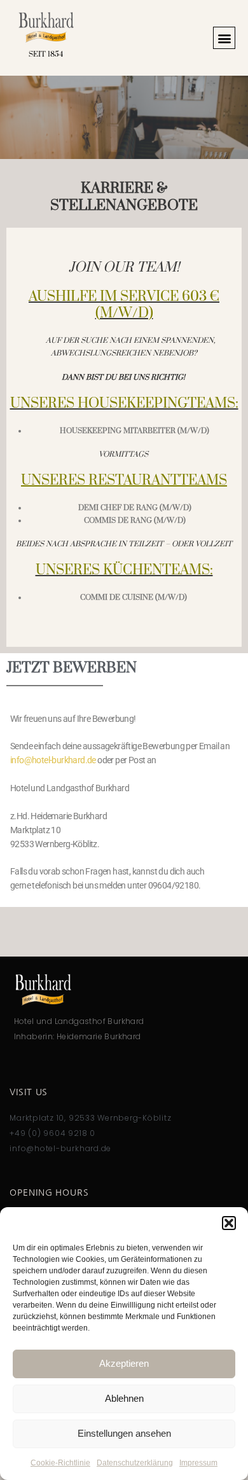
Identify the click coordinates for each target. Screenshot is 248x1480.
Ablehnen (124, 1398)
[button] (229, 1223)
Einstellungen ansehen (124, 1433)
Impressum (198, 1462)
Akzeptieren (124, 1363)
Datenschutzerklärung (135, 1462)
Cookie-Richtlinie (60, 1462)
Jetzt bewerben (71, 668)
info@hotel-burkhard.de (53, 760)
